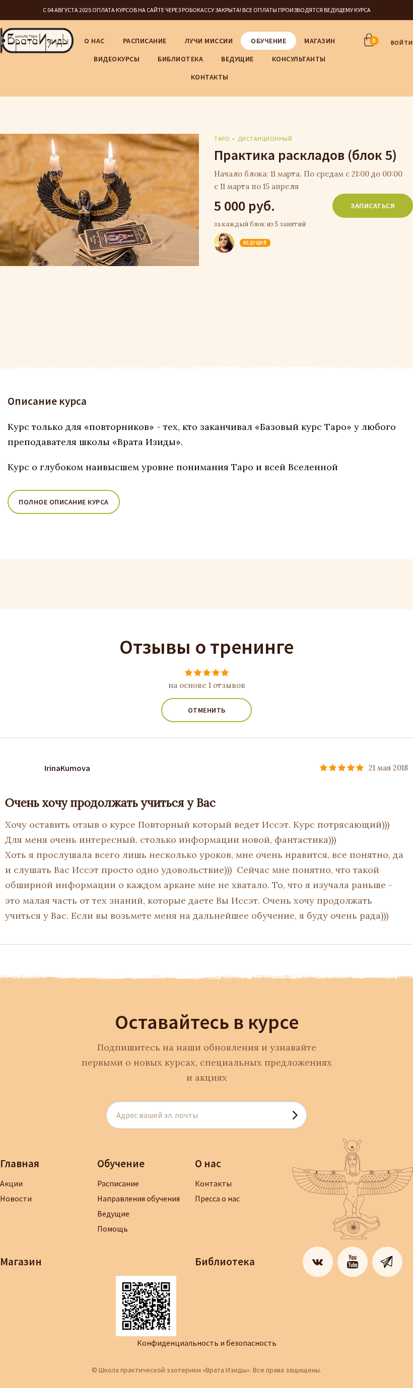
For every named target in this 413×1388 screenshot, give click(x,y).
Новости (16, 1198)
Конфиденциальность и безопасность (207, 1343)
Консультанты (299, 58)
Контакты (210, 76)
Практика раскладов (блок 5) (305, 155)
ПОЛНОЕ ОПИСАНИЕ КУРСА (64, 501)
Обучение (268, 40)
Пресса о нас (217, 1198)
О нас (94, 40)
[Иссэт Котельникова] (224, 235)
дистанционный (265, 138)
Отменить (207, 710)
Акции (11, 1183)
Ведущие (237, 58)
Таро (222, 138)
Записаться (373, 205)
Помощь (112, 1229)
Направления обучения (138, 1198)
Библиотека (180, 58)
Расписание (145, 40)
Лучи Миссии (209, 40)
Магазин (319, 40)
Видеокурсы (117, 58)
